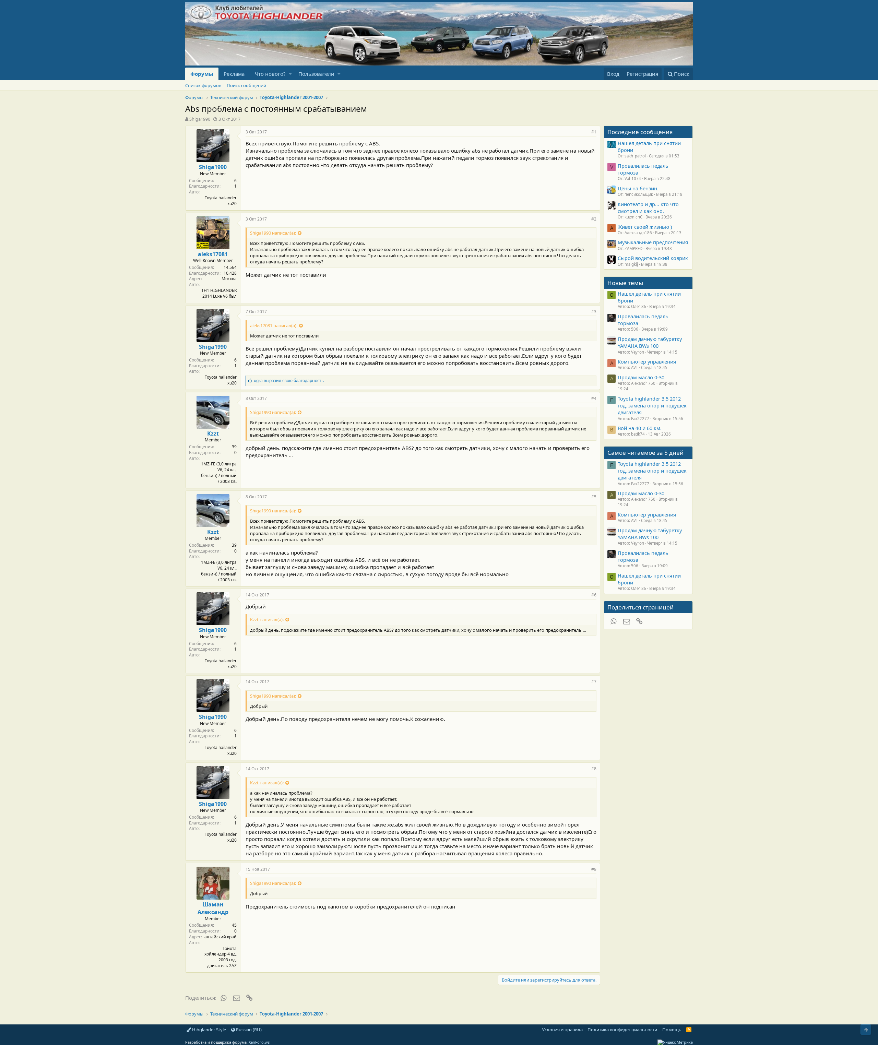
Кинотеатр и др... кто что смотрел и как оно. (648, 207)
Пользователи (316, 73)
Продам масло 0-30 (641, 377)
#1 (593, 132)
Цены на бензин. (638, 188)
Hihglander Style (208, 1029)
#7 (593, 682)
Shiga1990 (199, 119)
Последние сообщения (640, 132)
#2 (593, 219)
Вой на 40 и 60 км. (640, 428)
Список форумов (203, 85)
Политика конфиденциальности (622, 1029)
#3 (593, 311)
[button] (290, 74)
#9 (593, 869)
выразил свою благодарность (289, 380)
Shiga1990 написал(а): (273, 233)
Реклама (234, 73)
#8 (593, 769)
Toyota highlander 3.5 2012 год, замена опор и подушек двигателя (652, 405)
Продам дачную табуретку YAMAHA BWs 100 (650, 342)
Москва (229, 279)
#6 (593, 595)
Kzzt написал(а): (267, 619)
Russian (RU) (248, 1029)
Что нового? (270, 73)
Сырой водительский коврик (653, 257)
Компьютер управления (647, 361)
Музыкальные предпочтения (653, 242)
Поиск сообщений (246, 85)
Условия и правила (562, 1029)
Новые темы (625, 283)
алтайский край (220, 937)
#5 (593, 497)
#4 (593, 398)
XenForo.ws (259, 1042)
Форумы (201, 73)
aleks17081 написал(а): (273, 325)
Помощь (671, 1029)
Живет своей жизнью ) (645, 226)
